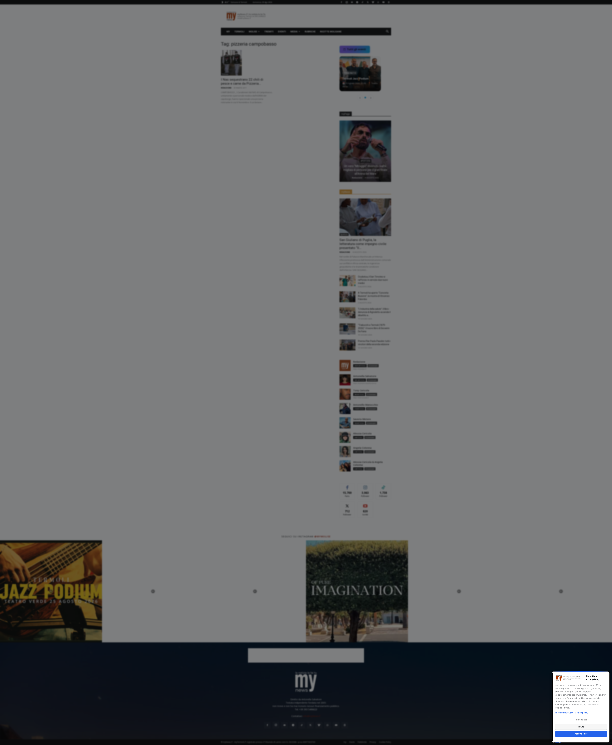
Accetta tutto (581, 733)
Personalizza (581, 719)
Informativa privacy (564, 713)
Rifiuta (581, 726)
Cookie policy (581, 713)
